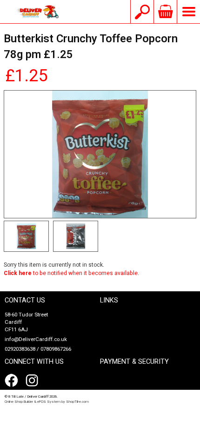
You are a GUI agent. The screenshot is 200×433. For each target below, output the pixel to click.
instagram (34, 380)
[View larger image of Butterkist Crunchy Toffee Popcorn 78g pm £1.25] (100, 154)
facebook (13, 380)
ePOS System (48, 401)
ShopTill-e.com (77, 401)
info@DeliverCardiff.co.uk (36, 339)
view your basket (165, 11)
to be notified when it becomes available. (71, 273)
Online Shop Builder (19, 401)
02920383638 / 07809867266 (38, 349)
